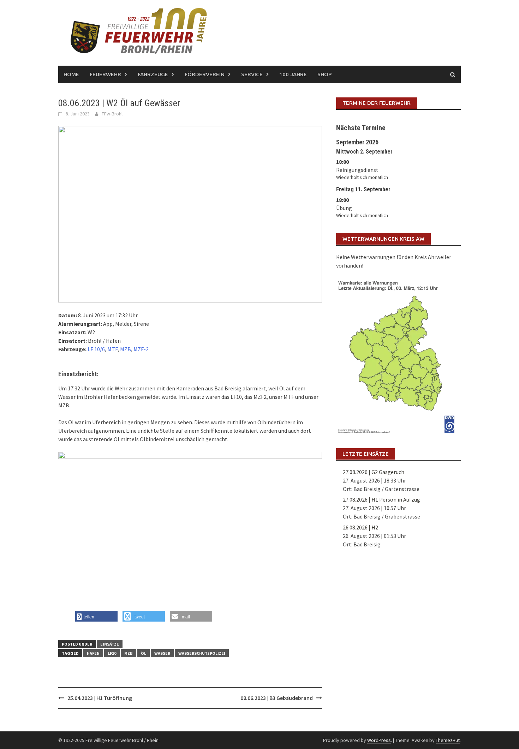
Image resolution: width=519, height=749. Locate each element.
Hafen (93, 653)
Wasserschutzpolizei (201, 653)
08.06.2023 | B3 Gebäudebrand (276, 697)
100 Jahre (293, 74)
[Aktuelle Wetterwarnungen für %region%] (398, 355)
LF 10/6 (96, 349)
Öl (143, 653)
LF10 (112, 653)
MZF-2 (141, 349)
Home (71, 74)
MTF (112, 349)
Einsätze (109, 644)
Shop (324, 74)
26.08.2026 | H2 (360, 527)
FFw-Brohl (112, 113)
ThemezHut (448, 740)
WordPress (379, 740)
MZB (125, 349)
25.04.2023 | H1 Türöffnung (99, 697)
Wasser (162, 653)
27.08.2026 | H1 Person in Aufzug (381, 499)
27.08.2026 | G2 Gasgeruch (373, 471)
